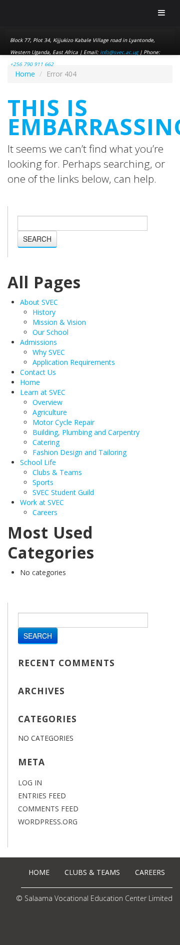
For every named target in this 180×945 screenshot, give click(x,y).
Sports (43, 482)
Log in (30, 782)
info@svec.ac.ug (119, 52)
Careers (45, 512)
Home (25, 74)
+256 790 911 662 (32, 64)
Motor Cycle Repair (63, 422)
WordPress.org (48, 821)
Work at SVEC (42, 502)
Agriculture (49, 412)
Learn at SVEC (43, 392)
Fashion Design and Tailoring (79, 452)
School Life (38, 462)
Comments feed (48, 808)
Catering (46, 442)
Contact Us (38, 372)
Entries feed (42, 795)
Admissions (38, 342)
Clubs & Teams (57, 472)
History (44, 312)
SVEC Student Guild (63, 492)
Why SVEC (48, 352)
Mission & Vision (59, 322)
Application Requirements (73, 362)
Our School (50, 332)
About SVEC (39, 302)
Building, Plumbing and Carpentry (86, 432)
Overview (47, 402)
